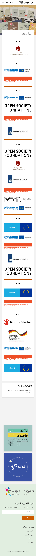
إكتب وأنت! (30, 531)
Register (23, 390)
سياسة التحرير (28, 535)
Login (16, 390)
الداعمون (30, 543)
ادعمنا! (31, 539)
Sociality (9, 551)
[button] (13, 2)
